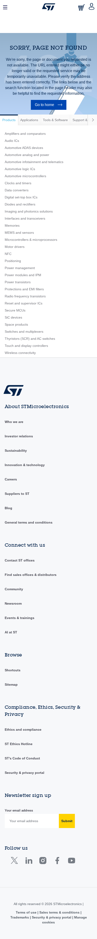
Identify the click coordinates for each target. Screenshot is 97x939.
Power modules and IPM (23, 275)
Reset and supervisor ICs (23, 303)
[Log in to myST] (92, 7)
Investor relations (19, 436)
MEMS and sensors (19, 232)
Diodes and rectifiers (20, 204)
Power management (20, 268)
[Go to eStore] (82, 7)
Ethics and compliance (23, 729)
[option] (9, 120)
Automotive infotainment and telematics (34, 162)
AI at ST (11, 632)
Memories (12, 225)
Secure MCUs (15, 310)
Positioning (13, 261)
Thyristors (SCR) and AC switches (30, 338)
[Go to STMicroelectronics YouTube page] (71, 861)
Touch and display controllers (26, 346)
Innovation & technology (25, 465)
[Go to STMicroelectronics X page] (15, 861)
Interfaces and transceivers (25, 218)
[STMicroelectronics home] (49, 6)
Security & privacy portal (24, 773)
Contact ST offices (20, 560)
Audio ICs (12, 141)
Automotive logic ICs (20, 169)
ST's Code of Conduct (22, 758)
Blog (8, 508)
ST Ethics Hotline (18, 744)
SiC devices (13, 317)
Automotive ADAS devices (24, 148)
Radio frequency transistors (25, 296)
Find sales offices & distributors (31, 575)
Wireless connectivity (20, 353)
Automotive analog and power (27, 155)
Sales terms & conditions (59, 912)
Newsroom (13, 603)
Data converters (16, 190)
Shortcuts (12, 670)
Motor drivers (14, 247)
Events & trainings (19, 618)
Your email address (19, 810)
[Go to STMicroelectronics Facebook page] (57, 861)
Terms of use (26, 912)
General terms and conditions (29, 522)
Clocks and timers (18, 183)
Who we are (14, 422)
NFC (8, 254)
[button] (5, 6)
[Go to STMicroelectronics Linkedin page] (28, 861)
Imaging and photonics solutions (29, 211)
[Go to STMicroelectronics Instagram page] (42, 861)
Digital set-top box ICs (21, 197)
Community (14, 589)
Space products (16, 324)
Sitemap (11, 684)
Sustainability (16, 450)
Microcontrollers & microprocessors (31, 240)
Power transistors (18, 282)
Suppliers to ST (17, 494)
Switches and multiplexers (24, 331)
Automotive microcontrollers (25, 176)
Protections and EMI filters (24, 289)
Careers (11, 479)
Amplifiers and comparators (25, 133)
